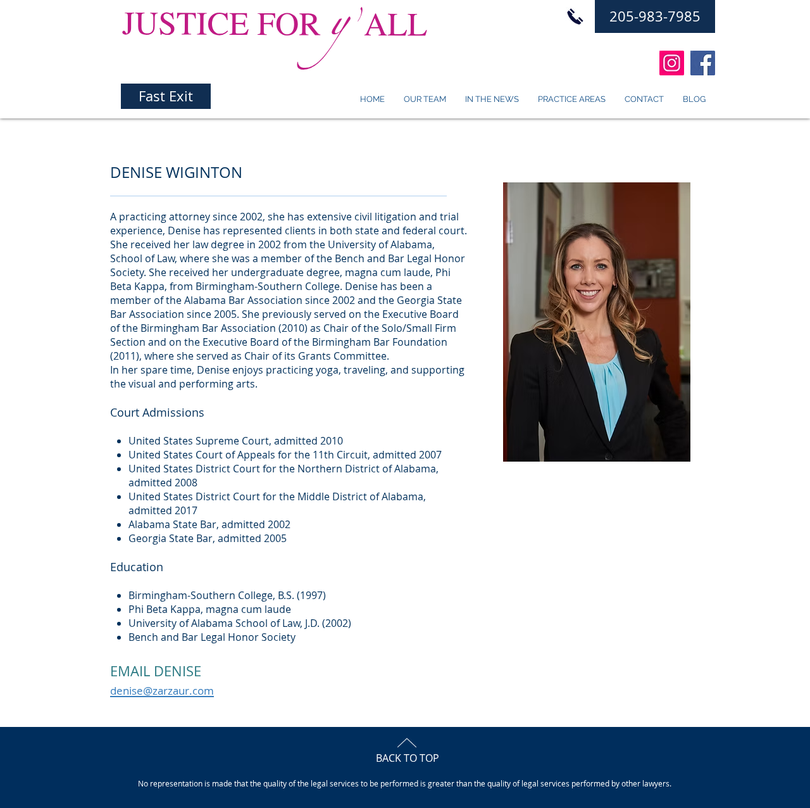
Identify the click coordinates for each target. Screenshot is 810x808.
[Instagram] (671, 63)
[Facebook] (702, 63)
